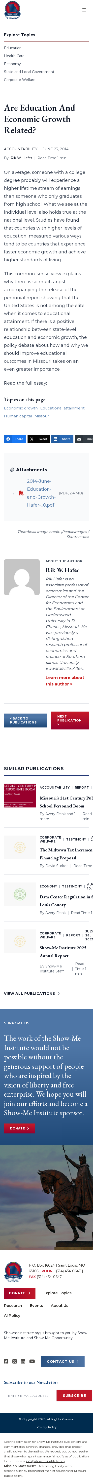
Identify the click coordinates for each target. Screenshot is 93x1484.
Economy (12, 64)
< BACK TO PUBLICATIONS (23, 720)
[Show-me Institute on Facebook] (6, 1361)
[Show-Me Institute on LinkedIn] (23, 1361)
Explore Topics (57, 1292)
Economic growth (21, 408)
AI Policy (12, 1315)
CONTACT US (60, 1361)
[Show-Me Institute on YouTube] (32, 1361)
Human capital (18, 416)
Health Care (14, 56)
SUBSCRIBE (74, 1395)
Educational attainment (62, 408)
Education (13, 48)
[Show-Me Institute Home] (12, 10)
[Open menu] (84, 10)
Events (36, 1305)
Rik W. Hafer (21, 158)
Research (13, 1305)
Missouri (42, 416)
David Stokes (56, 866)
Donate (17, 1128)
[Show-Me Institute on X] (14, 1361)
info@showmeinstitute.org (45, 1461)
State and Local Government (29, 72)
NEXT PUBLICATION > (69, 720)
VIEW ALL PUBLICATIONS (29, 993)
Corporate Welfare (19, 80)
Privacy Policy (46, 1427)
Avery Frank (55, 814)
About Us (59, 1305)
